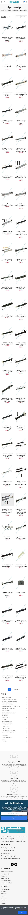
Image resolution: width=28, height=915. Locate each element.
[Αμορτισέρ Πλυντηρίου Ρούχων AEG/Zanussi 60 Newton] (20, 194)
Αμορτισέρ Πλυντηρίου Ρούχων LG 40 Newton (20, 648)
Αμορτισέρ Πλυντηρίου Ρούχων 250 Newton (21, 371)
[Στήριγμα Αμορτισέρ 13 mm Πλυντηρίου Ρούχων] (20, 555)
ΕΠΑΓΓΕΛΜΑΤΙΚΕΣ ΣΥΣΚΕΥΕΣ (9, 702)
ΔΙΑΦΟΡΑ (4, 742)
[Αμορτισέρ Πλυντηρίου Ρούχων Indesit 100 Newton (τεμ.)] (7, 416)
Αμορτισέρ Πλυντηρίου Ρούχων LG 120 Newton (7, 621)
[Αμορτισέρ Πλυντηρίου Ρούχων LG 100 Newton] (20, 611)
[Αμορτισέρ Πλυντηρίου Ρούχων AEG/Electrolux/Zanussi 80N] (20, 222)
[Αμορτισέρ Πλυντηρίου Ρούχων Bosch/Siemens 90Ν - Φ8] (20, 472)
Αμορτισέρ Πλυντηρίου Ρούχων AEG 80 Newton (7, 121)
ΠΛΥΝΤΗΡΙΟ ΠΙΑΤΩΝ (7, 722)
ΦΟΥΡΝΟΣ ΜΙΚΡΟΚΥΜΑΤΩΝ (9, 733)
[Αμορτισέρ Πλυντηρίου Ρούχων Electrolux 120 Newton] (20, 166)
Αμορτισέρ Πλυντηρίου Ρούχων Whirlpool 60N (7, 343)
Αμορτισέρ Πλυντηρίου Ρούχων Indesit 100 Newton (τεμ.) (7, 427)
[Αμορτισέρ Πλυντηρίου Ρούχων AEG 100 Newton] (7, 83)
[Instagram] (15, 864)
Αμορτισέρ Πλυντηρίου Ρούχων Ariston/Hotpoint (21, 427)
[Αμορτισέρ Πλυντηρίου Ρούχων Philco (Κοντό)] (7, 305)
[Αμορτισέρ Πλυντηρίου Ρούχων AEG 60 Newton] (7, 194)
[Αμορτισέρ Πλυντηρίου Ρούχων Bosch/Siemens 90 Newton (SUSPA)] (20, 499)
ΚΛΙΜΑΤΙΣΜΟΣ (5, 717)
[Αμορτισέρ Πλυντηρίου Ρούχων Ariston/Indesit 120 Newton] (7, 388)
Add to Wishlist (10, 25)
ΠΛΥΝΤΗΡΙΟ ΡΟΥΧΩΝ (7, 724)
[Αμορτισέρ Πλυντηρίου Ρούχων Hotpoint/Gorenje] (20, 388)
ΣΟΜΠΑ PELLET (5, 726)
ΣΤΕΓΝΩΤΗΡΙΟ (5, 728)
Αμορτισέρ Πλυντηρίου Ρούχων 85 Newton (7, 565)
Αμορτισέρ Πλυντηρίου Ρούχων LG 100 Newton (21, 621)
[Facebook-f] (12, 864)
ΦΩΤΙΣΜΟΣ (5, 735)
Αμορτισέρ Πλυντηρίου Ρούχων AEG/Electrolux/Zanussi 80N (21, 234)
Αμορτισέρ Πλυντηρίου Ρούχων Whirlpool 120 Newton (20, 316)
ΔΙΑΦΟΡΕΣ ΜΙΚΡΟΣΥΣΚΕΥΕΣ (9, 699)
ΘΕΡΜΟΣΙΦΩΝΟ (6, 710)
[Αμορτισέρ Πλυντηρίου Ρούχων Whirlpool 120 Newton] (20, 305)
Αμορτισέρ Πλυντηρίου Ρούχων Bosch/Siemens (7, 483)
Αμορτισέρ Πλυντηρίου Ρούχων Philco (21, 260)
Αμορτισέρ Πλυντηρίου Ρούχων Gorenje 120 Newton (21, 38)
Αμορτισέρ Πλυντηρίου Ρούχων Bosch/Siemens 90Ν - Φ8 (21, 484)
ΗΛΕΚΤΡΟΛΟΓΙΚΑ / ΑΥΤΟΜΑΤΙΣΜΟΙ (11, 706)
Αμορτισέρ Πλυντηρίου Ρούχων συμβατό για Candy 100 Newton (21, 66)
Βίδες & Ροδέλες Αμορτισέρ (7, 537)
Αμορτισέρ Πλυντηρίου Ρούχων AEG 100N (7, 232)
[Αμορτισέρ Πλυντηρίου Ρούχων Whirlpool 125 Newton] (7, 361)
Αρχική (3, 694)
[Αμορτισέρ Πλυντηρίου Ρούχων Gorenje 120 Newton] (20, 27)
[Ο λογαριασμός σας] (25, 2)
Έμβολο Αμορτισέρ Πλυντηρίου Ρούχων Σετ (7, 260)
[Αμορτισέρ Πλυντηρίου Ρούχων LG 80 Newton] (7, 638)
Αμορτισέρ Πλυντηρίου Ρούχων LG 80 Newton (7, 648)
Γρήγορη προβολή (10, 28)
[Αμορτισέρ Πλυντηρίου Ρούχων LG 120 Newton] (7, 611)
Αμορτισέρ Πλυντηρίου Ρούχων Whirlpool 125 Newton (7, 372)
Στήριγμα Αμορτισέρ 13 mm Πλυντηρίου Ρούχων (21, 565)
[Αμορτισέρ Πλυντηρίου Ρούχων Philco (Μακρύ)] (7, 277)
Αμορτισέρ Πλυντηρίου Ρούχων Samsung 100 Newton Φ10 (20, 677)
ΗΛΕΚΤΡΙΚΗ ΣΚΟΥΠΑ (7, 704)
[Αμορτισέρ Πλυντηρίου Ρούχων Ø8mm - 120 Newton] (7, 138)
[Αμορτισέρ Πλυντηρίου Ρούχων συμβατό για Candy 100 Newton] (20, 55)
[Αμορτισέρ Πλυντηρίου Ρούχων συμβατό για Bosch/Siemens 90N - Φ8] (7, 499)
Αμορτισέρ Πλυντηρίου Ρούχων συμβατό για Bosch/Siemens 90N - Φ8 (7, 511)
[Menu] (2, 2)
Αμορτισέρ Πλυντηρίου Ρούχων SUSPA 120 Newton (7, 594)
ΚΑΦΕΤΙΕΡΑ (5, 715)
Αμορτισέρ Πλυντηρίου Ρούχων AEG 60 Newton (7, 204)
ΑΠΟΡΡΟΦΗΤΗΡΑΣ (6, 697)
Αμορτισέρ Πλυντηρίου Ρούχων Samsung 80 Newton (7, 677)
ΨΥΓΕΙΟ (4, 739)
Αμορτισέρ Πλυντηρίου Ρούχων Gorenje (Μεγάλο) (7, 38)
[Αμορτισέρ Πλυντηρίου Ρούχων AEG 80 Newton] (7, 111)
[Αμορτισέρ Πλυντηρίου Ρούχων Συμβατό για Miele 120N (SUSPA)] (20, 138)
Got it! (22, 912)
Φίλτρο (3, 16)
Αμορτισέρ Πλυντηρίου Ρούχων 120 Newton (21, 537)
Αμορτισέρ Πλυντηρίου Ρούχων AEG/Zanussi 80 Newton (21, 94)
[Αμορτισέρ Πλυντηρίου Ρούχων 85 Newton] (7, 555)
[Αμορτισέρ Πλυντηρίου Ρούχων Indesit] (7, 166)
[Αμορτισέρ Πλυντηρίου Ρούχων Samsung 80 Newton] (7, 666)
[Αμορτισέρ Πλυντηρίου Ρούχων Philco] (20, 250)
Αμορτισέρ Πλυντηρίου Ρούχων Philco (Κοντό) (7, 315)
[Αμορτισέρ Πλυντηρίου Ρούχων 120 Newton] (20, 527)
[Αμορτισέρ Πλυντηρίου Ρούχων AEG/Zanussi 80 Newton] (20, 83)
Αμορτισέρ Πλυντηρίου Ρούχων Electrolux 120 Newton (20, 177)
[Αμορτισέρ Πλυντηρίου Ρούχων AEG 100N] (7, 222)
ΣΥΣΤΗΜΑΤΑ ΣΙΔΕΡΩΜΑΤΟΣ (9, 730)
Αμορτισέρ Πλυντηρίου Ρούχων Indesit (7, 176)
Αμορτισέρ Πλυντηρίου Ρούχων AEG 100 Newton (7, 94)
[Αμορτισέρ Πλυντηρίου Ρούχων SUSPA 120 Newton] (7, 583)
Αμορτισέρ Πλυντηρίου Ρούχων (21, 593)
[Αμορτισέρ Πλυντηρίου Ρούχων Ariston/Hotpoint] (20, 416)
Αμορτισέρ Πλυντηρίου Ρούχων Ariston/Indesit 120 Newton (7, 399)
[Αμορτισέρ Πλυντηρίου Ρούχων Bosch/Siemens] (7, 472)
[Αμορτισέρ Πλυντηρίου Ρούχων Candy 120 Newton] (7, 55)
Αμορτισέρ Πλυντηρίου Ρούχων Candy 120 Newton (7, 66)
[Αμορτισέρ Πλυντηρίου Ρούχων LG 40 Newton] (20, 638)
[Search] (5, 2)
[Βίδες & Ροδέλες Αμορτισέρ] (7, 527)
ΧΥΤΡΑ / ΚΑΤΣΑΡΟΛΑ (7, 737)
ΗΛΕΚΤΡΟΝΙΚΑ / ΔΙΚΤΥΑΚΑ (8, 708)
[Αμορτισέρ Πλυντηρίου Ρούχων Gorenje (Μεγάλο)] (7, 27)
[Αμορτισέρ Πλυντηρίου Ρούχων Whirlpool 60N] (7, 333)
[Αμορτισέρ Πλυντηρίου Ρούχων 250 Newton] (20, 361)
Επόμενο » (16, 689)
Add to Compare (10, 22)
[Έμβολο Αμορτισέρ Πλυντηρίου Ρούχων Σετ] (7, 250)
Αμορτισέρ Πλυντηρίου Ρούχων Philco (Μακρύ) (7, 287)
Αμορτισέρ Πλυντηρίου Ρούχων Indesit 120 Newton (7, 455)
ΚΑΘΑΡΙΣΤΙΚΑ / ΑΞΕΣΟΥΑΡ (8, 713)
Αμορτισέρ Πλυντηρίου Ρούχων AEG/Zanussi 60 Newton (21, 205)
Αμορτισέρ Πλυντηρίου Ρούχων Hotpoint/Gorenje (21, 399)
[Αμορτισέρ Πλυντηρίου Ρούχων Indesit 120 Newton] (7, 444)
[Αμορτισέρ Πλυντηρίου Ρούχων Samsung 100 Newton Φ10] (20, 666)
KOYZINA (4, 719)
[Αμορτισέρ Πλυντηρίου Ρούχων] (20, 583)
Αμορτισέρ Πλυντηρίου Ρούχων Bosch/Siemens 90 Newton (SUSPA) (21, 511)
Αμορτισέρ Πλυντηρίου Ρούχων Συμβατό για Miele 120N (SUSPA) (21, 150)
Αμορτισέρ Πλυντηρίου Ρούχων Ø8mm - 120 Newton (7, 150)
